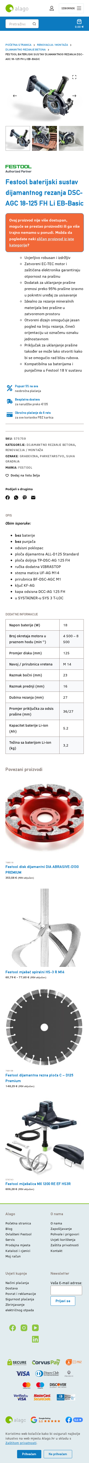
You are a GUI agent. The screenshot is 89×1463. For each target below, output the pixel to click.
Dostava (11, 1288)
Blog (8, 1228)
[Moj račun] (51, 8)
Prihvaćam (29, 1454)
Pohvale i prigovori (65, 1234)
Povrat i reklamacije (20, 1293)
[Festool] (18, 168)
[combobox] (18, 23)
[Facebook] (7, 497)
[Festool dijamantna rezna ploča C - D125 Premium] (44, 1027)
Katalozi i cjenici (17, 1250)
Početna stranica (18, 1223)
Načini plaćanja (17, 1282)
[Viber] (25, 497)
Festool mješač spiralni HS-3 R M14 (34, 972)
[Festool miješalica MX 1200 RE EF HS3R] (44, 1136)
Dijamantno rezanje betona (51, 445)
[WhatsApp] (16, 497)
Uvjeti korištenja (63, 1239)
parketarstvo (52, 456)
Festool (25, 467)
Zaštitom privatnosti (21, 1442)
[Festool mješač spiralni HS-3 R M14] (44, 928)
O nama (56, 1223)
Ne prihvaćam (58, 1454)
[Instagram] (24, 1328)
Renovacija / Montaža (24, 450)
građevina (29, 456)
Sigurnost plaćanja (19, 1299)
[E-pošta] (33, 497)
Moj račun (13, 1256)
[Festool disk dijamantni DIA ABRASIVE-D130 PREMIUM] (44, 819)
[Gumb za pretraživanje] (34, 23)
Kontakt (56, 1250)
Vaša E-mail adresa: (66, 1282)
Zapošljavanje (61, 1228)
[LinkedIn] (35, 1339)
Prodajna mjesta (17, 1245)
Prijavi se (63, 1301)
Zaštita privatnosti (65, 1245)
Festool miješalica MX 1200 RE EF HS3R (38, 1183)
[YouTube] (35, 1328)
